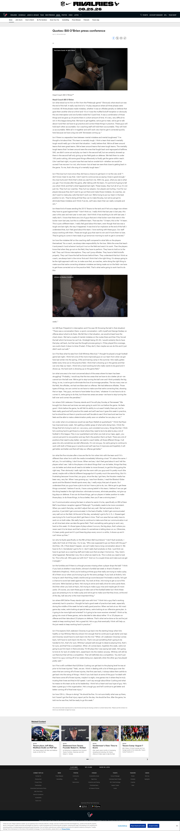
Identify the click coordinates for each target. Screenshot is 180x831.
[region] (90, 826)
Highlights (147, 779)
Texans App (38, 800)
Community (76, 776)
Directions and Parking (94, 782)
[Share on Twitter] (117, 39)
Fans (76, 779)
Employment (38, 779)
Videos (147, 773)
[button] (90, 69)
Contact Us (38, 776)
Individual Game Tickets (115, 779)
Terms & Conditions (38, 794)
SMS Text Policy (38, 791)
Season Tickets (115, 785)
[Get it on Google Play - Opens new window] (96, 807)
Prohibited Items (94, 785)
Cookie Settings (122, 825)
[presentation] (147, 760)
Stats (133, 785)
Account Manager (115, 776)
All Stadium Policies (94, 788)
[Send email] (121, 39)
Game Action (75, 782)
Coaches (133, 782)
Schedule (132, 779)
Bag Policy (94, 779)
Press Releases (59, 776)
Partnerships (38, 785)
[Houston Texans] (90, 815)
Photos (76, 773)
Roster (133, 776)
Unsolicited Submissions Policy (38, 788)
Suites (115, 788)
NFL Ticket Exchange (115, 782)
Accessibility (38, 797)
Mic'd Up (147, 776)
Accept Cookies (153, 825)
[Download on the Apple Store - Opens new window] (83, 806)
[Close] (177, 826)
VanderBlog (59, 779)
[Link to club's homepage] (5, 14)
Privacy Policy (38, 782)
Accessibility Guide (94, 776)
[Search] (141, 15)
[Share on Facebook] (113, 39)
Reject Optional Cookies (138, 825)
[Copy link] (124, 38)
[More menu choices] (81, 15)
